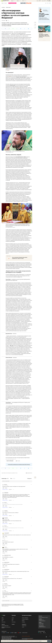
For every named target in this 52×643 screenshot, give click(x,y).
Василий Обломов (6, 569)
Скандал (3, 7)
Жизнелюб (5, 583)
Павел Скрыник (6, 576)
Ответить (10, 489)
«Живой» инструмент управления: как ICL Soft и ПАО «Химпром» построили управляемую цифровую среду (44, 36)
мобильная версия (24, 632)
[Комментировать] (35, 22)
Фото (12, 620)
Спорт (3, 615)
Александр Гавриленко (20, 457)
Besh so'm (5, 484)
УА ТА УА (5, 547)
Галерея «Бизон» (24, 625)
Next (49, 22)
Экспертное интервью (26, 615)
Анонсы (13, 617)
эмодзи (6, 529)
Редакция (3, 624)
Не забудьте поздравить (25, 619)
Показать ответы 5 (5, 489)
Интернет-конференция (25, 617)
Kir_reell (5, 502)
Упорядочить (29, 478)
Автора (13, 478)
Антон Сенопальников (9, 457)
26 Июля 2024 (3, 20)
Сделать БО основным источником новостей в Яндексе (19, 464)
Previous (39, 22)
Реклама (13, 624)
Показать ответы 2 (5, 523)
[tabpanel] (44, 14)
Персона (3, 619)
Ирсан (5, 590)
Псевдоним (5, 510)
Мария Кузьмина (27, 457)
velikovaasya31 (6, 492)
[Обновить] (35, 477)
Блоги (2, 620)
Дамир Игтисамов (6, 562)
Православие (8, 7)
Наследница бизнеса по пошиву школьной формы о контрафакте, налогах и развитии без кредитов (43, 19)
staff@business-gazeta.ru (42, 626)
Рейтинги (23, 620)
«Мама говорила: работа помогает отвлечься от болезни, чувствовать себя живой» (44, 15)
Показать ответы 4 (5, 515)
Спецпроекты (24, 624)
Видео (12, 619)
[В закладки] (35, 25)
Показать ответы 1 (5, 500)
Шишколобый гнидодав (7, 555)
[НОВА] (12, 3)
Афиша (2, 617)
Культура (14, 615)
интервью (18, 87)
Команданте (6, 517)
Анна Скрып (15, 457)
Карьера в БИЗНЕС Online (5, 625)
